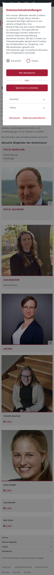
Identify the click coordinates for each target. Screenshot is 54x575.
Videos (34, 61)
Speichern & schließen (27, 88)
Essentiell (16, 61)
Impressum (14, 117)
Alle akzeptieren (27, 72)
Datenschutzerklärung (34, 117)
